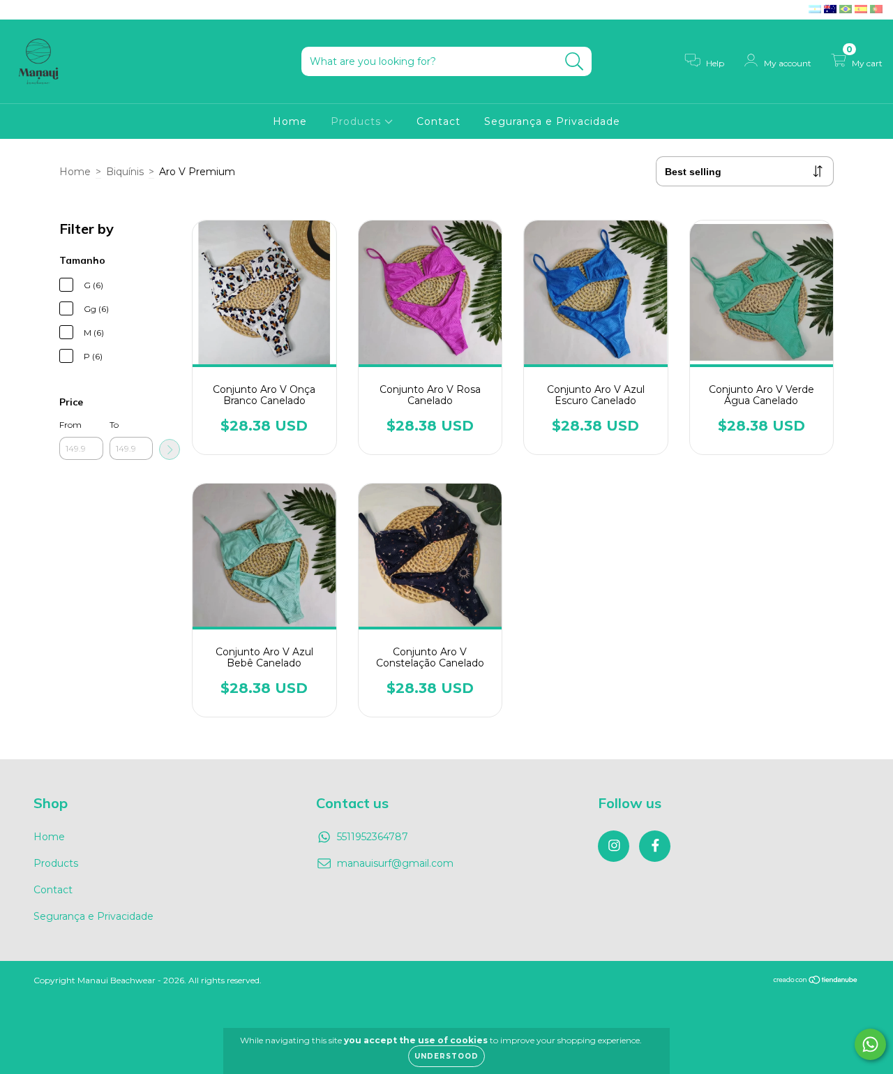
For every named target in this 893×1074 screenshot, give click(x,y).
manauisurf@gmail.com (395, 863)
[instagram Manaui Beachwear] (20, 9)
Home (290, 121)
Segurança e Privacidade (552, 121)
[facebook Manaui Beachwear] (40, 9)
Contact (438, 121)
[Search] (574, 61)
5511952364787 (372, 836)
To (114, 424)
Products (357, 121)
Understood (446, 1056)
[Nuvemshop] (816, 981)
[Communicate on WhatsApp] (870, 1044)
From (70, 424)
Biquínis (125, 171)
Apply (169, 449)
